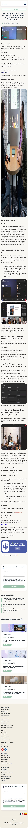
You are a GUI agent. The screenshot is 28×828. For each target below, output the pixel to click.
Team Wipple (15, 23)
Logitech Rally (18, 512)
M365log (8, 326)
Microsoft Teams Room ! (7, 525)
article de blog (4, 72)
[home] (4, 4)
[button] (25, 4)
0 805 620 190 (4, 746)
